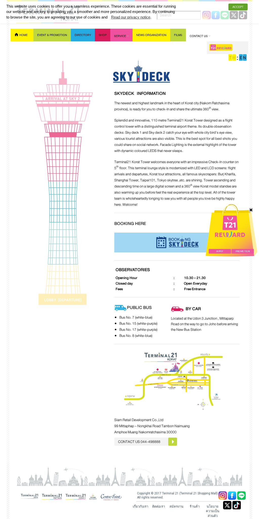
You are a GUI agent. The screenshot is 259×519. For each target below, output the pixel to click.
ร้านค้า (195, 506)
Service (120, 36)
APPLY (219, 251)
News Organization (151, 35)
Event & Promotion (52, 35)
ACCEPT (238, 6)
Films (178, 35)
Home (23, 35)
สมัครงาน (176, 506)
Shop (102, 35)
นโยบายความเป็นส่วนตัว (212, 511)
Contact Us (199, 36)
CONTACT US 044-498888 (139, 442)
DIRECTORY (83, 35)
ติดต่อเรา (158, 506)
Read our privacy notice (130, 17)
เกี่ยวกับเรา (140, 506)
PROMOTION (242, 251)
